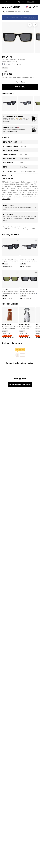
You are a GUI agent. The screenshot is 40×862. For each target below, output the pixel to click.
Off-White (19, 227)
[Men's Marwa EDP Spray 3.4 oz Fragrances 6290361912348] (32, 309)
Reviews (6, 343)
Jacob (25, 227)
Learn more (6, 121)
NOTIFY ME (20, 87)
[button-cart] (37, 7)
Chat (13, 218)
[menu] (3, 7)
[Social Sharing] (30, 25)
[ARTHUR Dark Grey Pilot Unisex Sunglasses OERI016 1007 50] (36, 272)
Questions (17, 343)
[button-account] (30, 7)
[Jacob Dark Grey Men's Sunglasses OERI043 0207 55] (35, 25)
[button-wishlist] (33, 7)
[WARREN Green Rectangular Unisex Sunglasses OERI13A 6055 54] (17, 272)
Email (8, 218)
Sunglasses (11, 227)
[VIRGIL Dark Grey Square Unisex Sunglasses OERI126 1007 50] (36, 240)
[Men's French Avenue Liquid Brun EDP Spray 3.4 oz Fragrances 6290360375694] (15, 309)
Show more (6, 199)
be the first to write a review (20, 384)
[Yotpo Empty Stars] (6, 64)
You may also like (8, 94)
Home (5, 227)
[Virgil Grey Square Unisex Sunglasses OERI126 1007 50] (17, 240)
